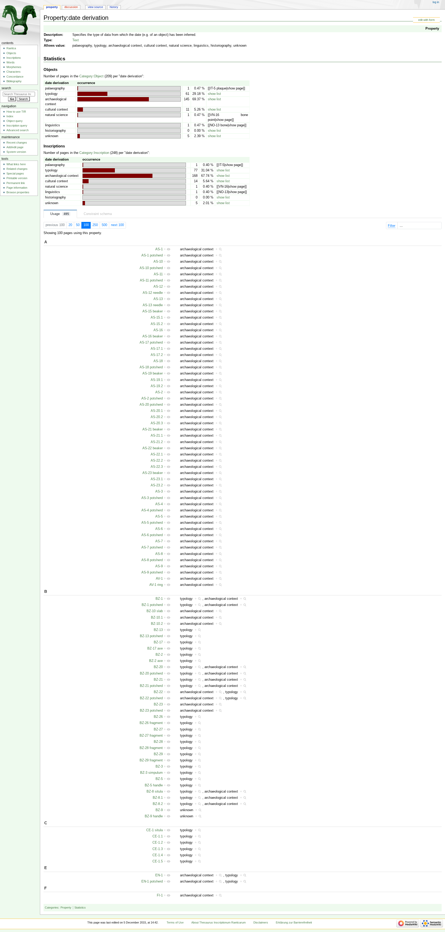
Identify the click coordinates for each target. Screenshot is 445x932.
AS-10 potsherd (151, 268)
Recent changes (16, 142)
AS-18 (158, 361)
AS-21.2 (157, 442)
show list (214, 94)
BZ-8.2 (158, 804)
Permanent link (15, 183)
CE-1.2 (157, 842)
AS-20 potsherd (151, 404)
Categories (51, 907)
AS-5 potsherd (152, 523)
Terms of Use (175, 922)
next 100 (117, 225)
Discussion (71, 7)
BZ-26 (158, 717)
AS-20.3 (157, 423)
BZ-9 (159, 810)
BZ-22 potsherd (151, 698)
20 (70, 225)
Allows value (54, 45)
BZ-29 (158, 754)
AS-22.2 (157, 460)
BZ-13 (158, 630)
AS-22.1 (157, 454)
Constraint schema (98, 214)
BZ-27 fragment (151, 735)
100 (86, 225)
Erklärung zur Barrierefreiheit (294, 922)
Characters (13, 71)
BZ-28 (158, 742)
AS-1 (159, 249)
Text (75, 40)
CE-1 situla (154, 830)
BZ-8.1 (158, 798)
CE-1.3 (157, 849)
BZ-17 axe (155, 648)
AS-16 (158, 330)
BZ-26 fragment (151, 723)
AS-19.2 (157, 386)
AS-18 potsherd (151, 367)
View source (95, 7)
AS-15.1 (157, 317)
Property (432, 28)
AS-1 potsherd (152, 255)
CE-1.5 (157, 861)
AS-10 (158, 261)
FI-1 (160, 895)
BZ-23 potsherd (151, 710)
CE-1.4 (157, 855)
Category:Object (91, 76)
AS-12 (158, 286)
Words (10, 62)
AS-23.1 (157, 479)
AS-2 (159, 392)
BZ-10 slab (155, 611)
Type (47, 40)
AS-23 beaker (152, 473)
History (114, 7)
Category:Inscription (94, 153)
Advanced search (17, 130)
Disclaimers (260, 922)
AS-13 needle (153, 305)
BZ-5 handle (154, 785)
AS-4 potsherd (152, 510)
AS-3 (159, 491)
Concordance (14, 76)
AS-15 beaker (152, 311)
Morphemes (13, 67)
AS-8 (159, 554)
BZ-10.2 (157, 624)
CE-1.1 (157, 836)
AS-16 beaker (152, 336)
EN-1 (159, 875)
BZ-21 (158, 679)
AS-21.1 (157, 435)
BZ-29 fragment (151, 760)
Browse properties (17, 192)
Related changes (17, 168)
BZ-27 (158, 729)
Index (9, 116)
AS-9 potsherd (152, 572)
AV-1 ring (156, 585)
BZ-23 (158, 704)
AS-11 (158, 274)
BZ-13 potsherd (151, 636)
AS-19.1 (157, 380)
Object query (14, 120)
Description (53, 35)
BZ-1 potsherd (152, 605)
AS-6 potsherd (152, 535)
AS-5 (159, 516)
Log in (436, 2)
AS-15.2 (157, 324)
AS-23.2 (157, 485)
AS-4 (159, 504)
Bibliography (14, 81)
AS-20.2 (157, 417)
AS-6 (159, 529)
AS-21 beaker (152, 429)
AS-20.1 (157, 411)
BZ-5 (159, 779)
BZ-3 (159, 766)
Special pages (15, 173)
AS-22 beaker (152, 448)
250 (95, 225)
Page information (16, 187)
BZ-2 (159, 654)
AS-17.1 (157, 349)
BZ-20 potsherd (151, 673)
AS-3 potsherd (152, 498)
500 (104, 225)
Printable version (16, 178)
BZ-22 (158, 692)
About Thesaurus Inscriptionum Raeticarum (218, 922)
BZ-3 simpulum (151, 773)
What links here (16, 164)
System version (16, 151)
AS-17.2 (157, 355)
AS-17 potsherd (151, 342)
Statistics (80, 907)
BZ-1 (159, 599)
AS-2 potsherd (152, 398)
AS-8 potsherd (152, 560)
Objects (11, 53)
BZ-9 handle (154, 816)
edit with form (426, 19)
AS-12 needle (153, 293)
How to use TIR (16, 111)
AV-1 (159, 578)
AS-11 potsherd (151, 280)
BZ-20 (158, 667)
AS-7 (159, 541)
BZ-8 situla (155, 791)
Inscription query (16, 125)
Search (6, 88)
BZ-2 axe (156, 661)
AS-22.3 (157, 467)
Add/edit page (14, 147)
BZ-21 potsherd (151, 686)
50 (78, 225)
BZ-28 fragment (151, 748)
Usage (59, 214)
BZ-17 (158, 642)
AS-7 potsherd (152, 547)
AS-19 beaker (152, 373)
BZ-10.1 (157, 617)
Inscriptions (13, 57)
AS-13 (158, 299)
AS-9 (159, 566)
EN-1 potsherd (152, 881)
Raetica (11, 48)
